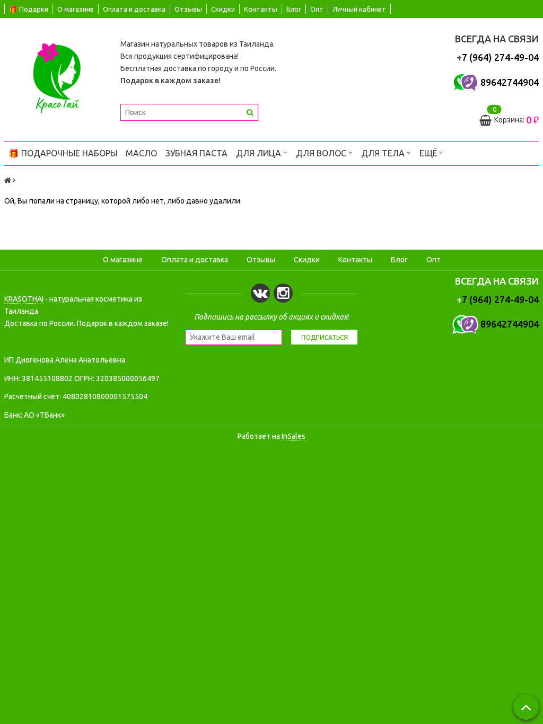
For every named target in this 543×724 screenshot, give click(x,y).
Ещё (428, 153)
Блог (293, 9)
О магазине (75, 9)
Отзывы (188, 9)
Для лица (259, 153)
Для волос (322, 153)
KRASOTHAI (23, 299)
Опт (316, 9)
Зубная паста (196, 153)
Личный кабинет (359, 9)
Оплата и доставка (134, 9)
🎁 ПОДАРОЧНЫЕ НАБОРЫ (62, 153)
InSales (293, 436)
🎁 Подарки (28, 9)
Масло (141, 153)
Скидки (223, 9)
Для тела (384, 153)
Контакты (260, 9)
